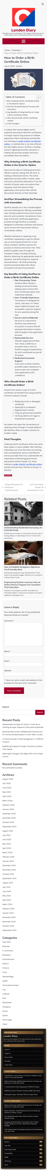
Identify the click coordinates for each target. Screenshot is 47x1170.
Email (7, 661)
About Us (7, 1049)
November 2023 (9, 921)
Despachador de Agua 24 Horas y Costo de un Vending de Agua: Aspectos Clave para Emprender (23, 1076)
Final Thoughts (13, 124)
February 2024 (8, 908)
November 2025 (9, 818)
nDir (20, 66)
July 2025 (6, 835)
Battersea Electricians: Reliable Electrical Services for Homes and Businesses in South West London (22, 1082)
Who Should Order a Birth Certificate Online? (22, 119)
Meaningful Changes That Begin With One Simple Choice (21, 1094)
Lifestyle (5, 994)
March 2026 (7, 800)
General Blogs (7, 976)
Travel (4, 1024)
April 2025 (6, 848)
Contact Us (7, 1053)
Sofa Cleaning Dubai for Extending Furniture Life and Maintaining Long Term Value (23, 1130)
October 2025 (8, 822)
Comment (9, 620)
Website (7, 670)
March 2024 (7, 904)
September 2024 (9, 878)
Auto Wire (6, 942)
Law (4, 989)
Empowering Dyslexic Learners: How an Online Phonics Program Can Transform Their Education (22, 584)
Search (5, 707)
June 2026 (6, 788)
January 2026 (8, 809)
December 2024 (9, 865)
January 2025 (8, 861)
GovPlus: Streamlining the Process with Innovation (23, 107)
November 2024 (9, 870)
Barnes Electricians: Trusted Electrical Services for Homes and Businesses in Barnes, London (22, 1111)
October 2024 (8, 874)
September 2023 (9, 930)
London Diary (23, 30)
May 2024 (6, 896)
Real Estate (6, 1002)
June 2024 (6, 891)
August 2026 (7, 779)
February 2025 (8, 857)
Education (6, 955)
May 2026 (6, 792)
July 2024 (6, 887)
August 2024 (7, 883)
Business (8, 475)
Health (5, 981)
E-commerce (7, 950)
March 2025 (7, 852)
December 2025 (9, 813)
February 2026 (8, 805)
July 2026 (6, 783)
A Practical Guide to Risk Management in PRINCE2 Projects (21, 1087)
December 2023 (9, 917)
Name (7, 651)
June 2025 (6, 839)
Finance (5, 968)
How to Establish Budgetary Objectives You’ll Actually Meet (22, 568)
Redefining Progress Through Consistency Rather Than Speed (22, 1091)
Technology (7, 1020)
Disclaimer (7, 1061)
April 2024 (6, 900)
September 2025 (9, 826)
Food (4, 972)
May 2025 (6, 844)
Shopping (6, 1007)
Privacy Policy (8, 1057)
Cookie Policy (8, 1065)
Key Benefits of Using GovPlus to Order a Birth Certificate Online (23, 113)
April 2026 (6, 796)
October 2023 (8, 926)
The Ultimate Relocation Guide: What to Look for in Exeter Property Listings (21, 1117)
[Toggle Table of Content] (37, 97)
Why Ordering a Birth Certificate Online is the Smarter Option (23, 102)
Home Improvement (10, 985)
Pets (4, 998)
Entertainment (8, 959)
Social (4, 1011)
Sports (5, 1015)
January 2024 (8, 913)
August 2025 (7, 831)
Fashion (5, 963)
